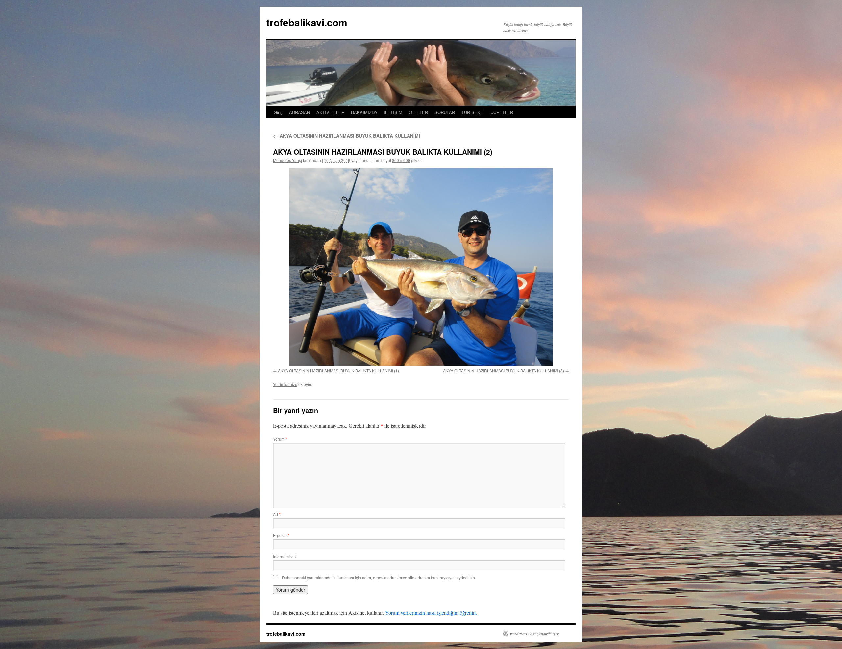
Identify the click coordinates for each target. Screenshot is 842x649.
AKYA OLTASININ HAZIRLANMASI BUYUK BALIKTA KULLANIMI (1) (338, 370)
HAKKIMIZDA (364, 112)
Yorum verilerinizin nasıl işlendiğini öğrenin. (431, 612)
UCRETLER (501, 112)
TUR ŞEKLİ (472, 112)
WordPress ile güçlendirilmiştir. (534, 633)
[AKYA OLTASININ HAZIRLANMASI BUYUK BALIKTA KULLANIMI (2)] (421, 267)
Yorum (280, 439)
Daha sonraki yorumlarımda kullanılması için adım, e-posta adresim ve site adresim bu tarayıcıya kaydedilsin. (379, 577)
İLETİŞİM (393, 112)
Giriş (278, 112)
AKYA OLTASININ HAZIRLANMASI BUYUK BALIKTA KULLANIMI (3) (503, 370)
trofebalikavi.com (306, 22)
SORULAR (444, 112)
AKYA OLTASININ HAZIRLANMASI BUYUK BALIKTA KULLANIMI (346, 135)
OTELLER (418, 112)
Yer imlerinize (285, 384)
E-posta (281, 535)
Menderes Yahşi (287, 160)
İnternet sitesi (285, 556)
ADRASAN (299, 112)
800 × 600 (401, 160)
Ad (277, 514)
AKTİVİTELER (330, 112)
